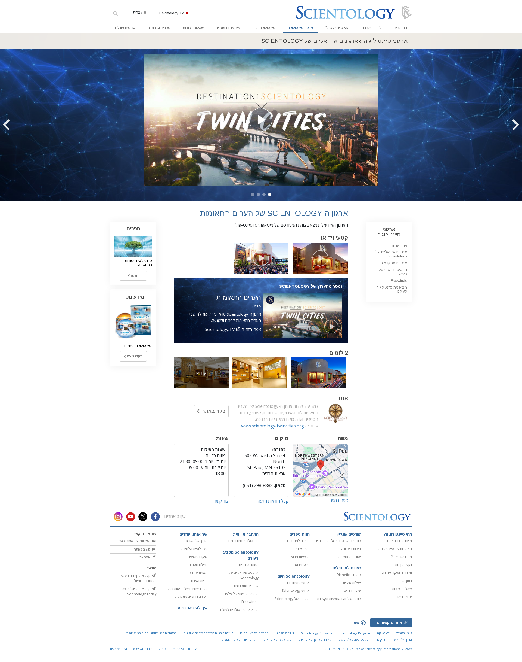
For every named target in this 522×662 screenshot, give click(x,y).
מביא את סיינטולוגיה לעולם (392, 289)
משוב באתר (142, 549)
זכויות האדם (199, 580)
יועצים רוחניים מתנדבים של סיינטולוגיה (208, 633)
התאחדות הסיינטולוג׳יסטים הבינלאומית (151, 633)
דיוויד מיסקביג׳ (284, 633)
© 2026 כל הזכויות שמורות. (368, 649)
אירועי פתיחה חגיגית (295, 582)
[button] (269, 194)
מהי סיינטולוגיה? (337, 28)
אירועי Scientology (296, 590)
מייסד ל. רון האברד (399, 540)
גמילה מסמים (198, 564)
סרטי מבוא (302, 564)
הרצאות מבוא (300, 556)
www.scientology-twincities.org (272, 426)
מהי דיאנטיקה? (401, 556)
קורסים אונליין (125, 28)
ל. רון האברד (371, 28)
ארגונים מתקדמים (394, 263)
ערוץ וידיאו (404, 596)
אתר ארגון (399, 246)
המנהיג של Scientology (292, 598)
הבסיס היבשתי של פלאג (242, 593)
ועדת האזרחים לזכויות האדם (239, 639)
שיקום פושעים (197, 556)
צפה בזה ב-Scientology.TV (233, 329)
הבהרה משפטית (120, 649)
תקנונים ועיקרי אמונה (397, 572)
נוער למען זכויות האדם (277, 639)
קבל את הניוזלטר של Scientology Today (139, 591)
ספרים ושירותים (159, 28)
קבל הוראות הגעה (272, 501)
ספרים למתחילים (298, 540)
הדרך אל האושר (196, 540)
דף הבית (400, 28)
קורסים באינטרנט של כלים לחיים (338, 540)
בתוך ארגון (405, 580)
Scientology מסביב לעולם (240, 555)
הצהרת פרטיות (187, 649)
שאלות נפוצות (193, 28)
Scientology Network (316, 633)
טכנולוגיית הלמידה (194, 548)
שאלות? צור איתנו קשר (135, 541)
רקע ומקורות (403, 564)
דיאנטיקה (383, 633)
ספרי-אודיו (303, 548)
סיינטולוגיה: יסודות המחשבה (138, 263)
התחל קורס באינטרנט (254, 633)
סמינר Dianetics (349, 574)
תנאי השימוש (141, 649)
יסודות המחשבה (349, 556)
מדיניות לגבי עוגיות (164, 649)
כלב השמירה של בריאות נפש (187, 588)
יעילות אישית (352, 582)
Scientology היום (294, 576)
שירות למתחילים (347, 567)
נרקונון (380, 639)
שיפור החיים (352, 590)
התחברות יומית (246, 534)
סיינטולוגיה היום (264, 28)
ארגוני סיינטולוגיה (300, 28)
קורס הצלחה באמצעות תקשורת (339, 598)
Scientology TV (171, 13)
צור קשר (221, 501)
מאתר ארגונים (249, 564)
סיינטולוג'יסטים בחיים (243, 540)
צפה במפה (338, 500)
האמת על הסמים (195, 572)
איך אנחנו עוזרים (228, 28)
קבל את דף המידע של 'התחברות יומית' (138, 578)
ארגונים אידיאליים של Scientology (391, 254)
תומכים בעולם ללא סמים (354, 639)
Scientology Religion (355, 633)
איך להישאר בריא (192, 607)
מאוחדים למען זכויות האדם (315, 639)
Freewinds (399, 280)
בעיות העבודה (351, 548)
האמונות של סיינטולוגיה (395, 548)
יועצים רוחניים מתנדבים (191, 596)
